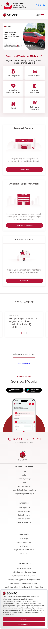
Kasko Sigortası (24, 511)
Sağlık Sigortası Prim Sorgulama (24, 576)
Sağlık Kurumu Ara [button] (25, 225)
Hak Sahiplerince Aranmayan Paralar (24, 583)
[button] (13, 46)
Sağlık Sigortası (24, 515)
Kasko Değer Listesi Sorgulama (24, 490)
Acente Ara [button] (24, 281)
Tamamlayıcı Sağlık (24, 479)
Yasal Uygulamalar (24, 568)
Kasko (24, 475)
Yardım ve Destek (24, 542)
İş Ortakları (24, 546)
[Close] (2, 5)
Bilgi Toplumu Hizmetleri (24, 550)
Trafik (24, 471)
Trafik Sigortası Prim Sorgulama (24, 572)
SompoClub (24, 553)
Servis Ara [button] (24, 169)
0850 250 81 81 (26, 438)
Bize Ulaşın (24, 539)
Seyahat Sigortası (24, 522)
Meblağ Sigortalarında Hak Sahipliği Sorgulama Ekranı (24, 587)
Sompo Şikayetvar (24, 363)
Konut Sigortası (24, 519)
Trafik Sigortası (24, 507)
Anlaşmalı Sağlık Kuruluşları (24, 494)
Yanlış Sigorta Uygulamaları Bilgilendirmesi (24, 579)
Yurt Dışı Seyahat (23, 486)
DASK (24, 482)
